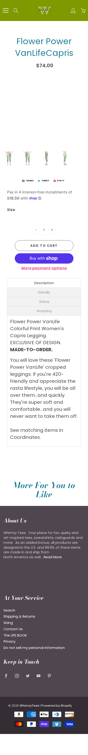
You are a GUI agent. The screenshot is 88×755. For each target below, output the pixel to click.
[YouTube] (38, 676)
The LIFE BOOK (15, 635)
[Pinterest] (49, 676)
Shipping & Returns (19, 616)
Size (11, 209)
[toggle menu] (5, 10)
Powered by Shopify (56, 705)
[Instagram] (17, 676)
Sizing (8, 622)
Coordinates (25, 437)
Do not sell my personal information (34, 647)
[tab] (44, 283)
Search (9, 610)
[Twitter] (27, 676)
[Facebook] (6, 676)
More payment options (44, 268)
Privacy (9, 641)
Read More (53, 557)
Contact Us (13, 629)
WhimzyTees (29, 705)
